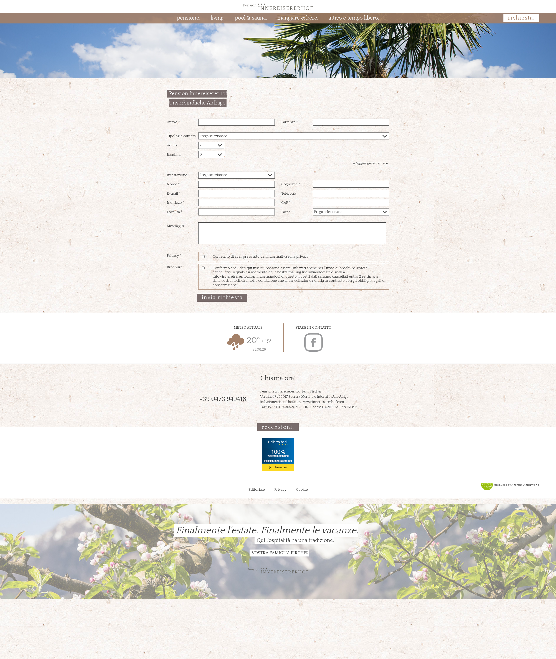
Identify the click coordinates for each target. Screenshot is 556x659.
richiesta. (521, 18)
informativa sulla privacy (287, 256)
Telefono (288, 193)
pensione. (188, 18)
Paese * (287, 212)
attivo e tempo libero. (354, 18)
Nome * (173, 184)
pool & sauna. (251, 18)
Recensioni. (278, 427)
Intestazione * (178, 175)
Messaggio (175, 226)
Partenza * (289, 122)
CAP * (285, 203)
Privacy (280, 490)
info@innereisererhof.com (280, 402)
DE (19, 6)
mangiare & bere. (297, 18)
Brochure (174, 267)
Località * (174, 212)
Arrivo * (173, 122)
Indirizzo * (175, 203)
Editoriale (257, 490)
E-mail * (173, 193)
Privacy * (174, 256)
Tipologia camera (181, 136)
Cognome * (290, 184)
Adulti (172, 145)
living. (218, 18)
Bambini (174, 155)
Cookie (302, 490)
